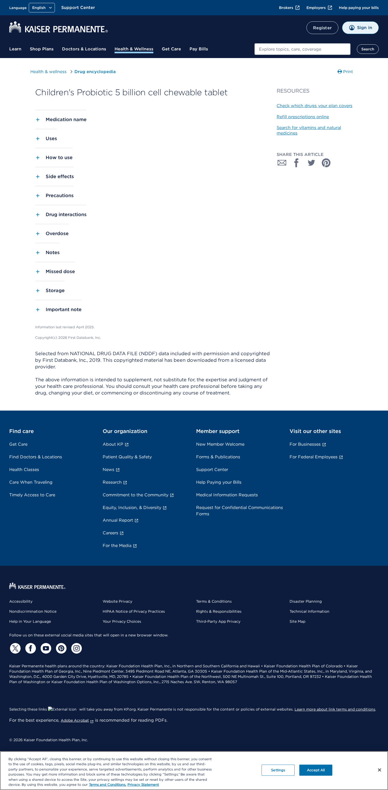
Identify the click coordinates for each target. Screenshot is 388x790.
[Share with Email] (282, 163)
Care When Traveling (31, 482)
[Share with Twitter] (311, 163)
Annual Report (118, 520)
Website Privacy (117, 601)
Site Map (297, 621)
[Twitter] (14, 648)
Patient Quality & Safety (127, 456)
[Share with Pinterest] (326, 163)
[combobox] (302, 49)
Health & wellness (48, 71)
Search (367, 49)
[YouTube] (45, 648)
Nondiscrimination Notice (32, 611)
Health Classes (24, 469)
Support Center (78, 7)
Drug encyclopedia (95, 71)
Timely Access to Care (32, 494)
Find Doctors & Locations (35, 456)
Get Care (171, 48)
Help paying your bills (359, 8)
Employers (316, 8)
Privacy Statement (143, 785)
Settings (278, 770)
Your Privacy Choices (122, 621)
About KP (113, 444)
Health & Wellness (134, 48)
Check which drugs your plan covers (314, 105)
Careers (110, 532)
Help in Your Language (30, 621)
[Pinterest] (60, 648)
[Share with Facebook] (296, 163)
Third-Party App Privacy (218, 621)
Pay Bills (199, 48)
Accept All (316, 770)
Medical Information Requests (227, 494)
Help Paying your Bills (219, 482)
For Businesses (305, 444)
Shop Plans (42, 48)
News (108, 469)
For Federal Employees (314, 456)
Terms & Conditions (214, 601)
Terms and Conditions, (107, 785)
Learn (15, 48)
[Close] (379, 770)
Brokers (286, 8)
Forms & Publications (218, 456)
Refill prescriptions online (303, 116)
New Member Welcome (220, 444)
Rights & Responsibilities (219, 611)
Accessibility (20, 601)
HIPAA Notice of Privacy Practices (134, 611)
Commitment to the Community (135, 494)
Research (112, 482)
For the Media (117, 545)
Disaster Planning (306, 601)
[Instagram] (75, 648)
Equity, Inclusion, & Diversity (132, 507)
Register (322, 27)
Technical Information (309, 611)
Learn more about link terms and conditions (335, 709)
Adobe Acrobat (75, 720)
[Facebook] (30, 648)
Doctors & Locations (84, 48)
